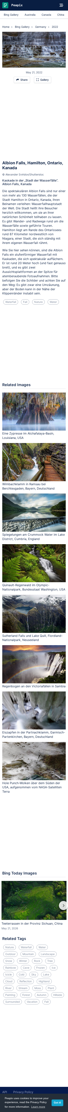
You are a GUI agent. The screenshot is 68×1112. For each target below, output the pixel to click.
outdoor (10, 954)
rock (37, 960)
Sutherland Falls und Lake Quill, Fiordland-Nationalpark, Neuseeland (32, 638)
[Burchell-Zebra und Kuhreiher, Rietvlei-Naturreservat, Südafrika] (62, 50)
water (53, 301)
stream (23, 988)
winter (23, 960)
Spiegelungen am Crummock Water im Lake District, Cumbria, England (33, 537)
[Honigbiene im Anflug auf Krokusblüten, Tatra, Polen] (5, 50)
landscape (48, 954)
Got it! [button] (57, 1102)
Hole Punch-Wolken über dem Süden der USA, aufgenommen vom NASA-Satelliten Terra (32, 787)
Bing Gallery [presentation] (11, 14)
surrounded (12, 1001)
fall (25, 301)
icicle (8, 974)
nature (38, 301)
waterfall (10, 301)
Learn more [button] (38, 1106)
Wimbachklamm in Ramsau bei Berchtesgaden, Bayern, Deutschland (28, 486)
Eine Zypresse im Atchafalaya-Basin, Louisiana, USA (28, 435)
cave (26, 967)
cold (21, 974)
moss (37, 988)
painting (10, 994)
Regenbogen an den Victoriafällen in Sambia (34, 686)
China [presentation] (60, 14)
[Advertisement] (34, 123)
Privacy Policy (23, 1092)
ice (54, 967)
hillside (57, 994)
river (8, 988)
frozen (40, 967)
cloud (8, 981)
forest (26, 994)
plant (51, 988)
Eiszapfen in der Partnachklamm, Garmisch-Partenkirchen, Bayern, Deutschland (33, 734)
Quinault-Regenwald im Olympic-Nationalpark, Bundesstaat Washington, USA (33, 587)
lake (46, 974)
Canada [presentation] (46, 14)
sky (33, 974)
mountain (28, 954)
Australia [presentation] (30, 14)
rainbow (10, 967)
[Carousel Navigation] (34, 908)
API (4, 1092)
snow (8, 960)
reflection (25, 981)
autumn (41, 994)
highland (44, 981)
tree (50, 960)
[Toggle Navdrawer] (61, 5)
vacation (32, 1001)
